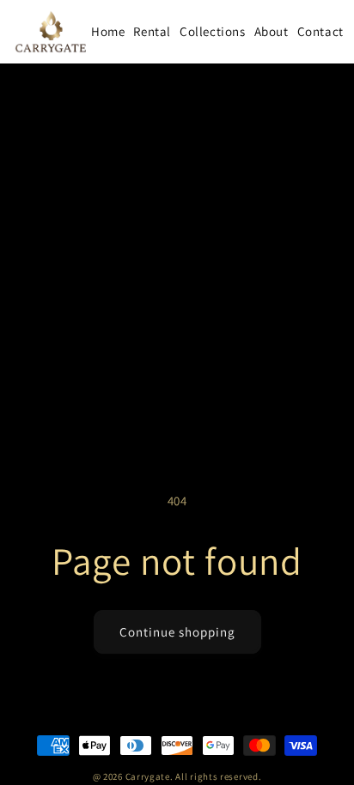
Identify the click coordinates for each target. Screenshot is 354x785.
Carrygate (147, 776)
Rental (152, 31)
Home (108, 31)
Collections (213, 31)
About (271, 31)
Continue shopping (177, 632)
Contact (320, 31)
